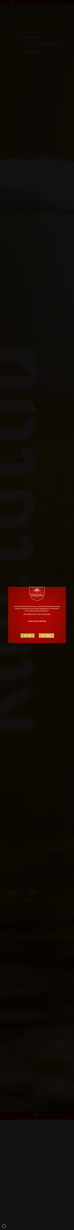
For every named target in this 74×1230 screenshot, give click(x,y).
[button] (4, 1226)
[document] (37, 615)
